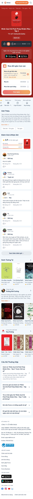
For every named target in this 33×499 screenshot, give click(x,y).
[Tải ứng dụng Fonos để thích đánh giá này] (4, 187)
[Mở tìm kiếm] (31, 3)
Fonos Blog (4, 456)
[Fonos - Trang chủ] (7, 3)
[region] (16, 102)
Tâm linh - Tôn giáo (22, 8)
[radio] (16, 74)
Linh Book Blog (5, 459)
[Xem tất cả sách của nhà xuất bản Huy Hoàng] (3, 331)
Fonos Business (5, 469)
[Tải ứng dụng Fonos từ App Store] (6, 476)
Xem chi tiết (12, 77)
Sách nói (11, 8)
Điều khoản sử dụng (7, 494)
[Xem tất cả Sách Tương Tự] (31, 260)
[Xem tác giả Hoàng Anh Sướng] (3, 290)
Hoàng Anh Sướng (19, 33)
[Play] (8, 44)
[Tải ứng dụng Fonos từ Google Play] (7, 481)
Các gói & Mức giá (21, 2)
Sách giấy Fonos (6, 462)
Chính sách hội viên (6, 453)
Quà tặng (4, 466)
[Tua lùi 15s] (4, 44)
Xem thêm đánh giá (15, 253)
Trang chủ (4, 8)
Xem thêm (4, 124)
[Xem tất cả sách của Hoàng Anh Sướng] (31, 291)
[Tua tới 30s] (12, 44)
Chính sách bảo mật (20, 494)
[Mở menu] (2, 3)
